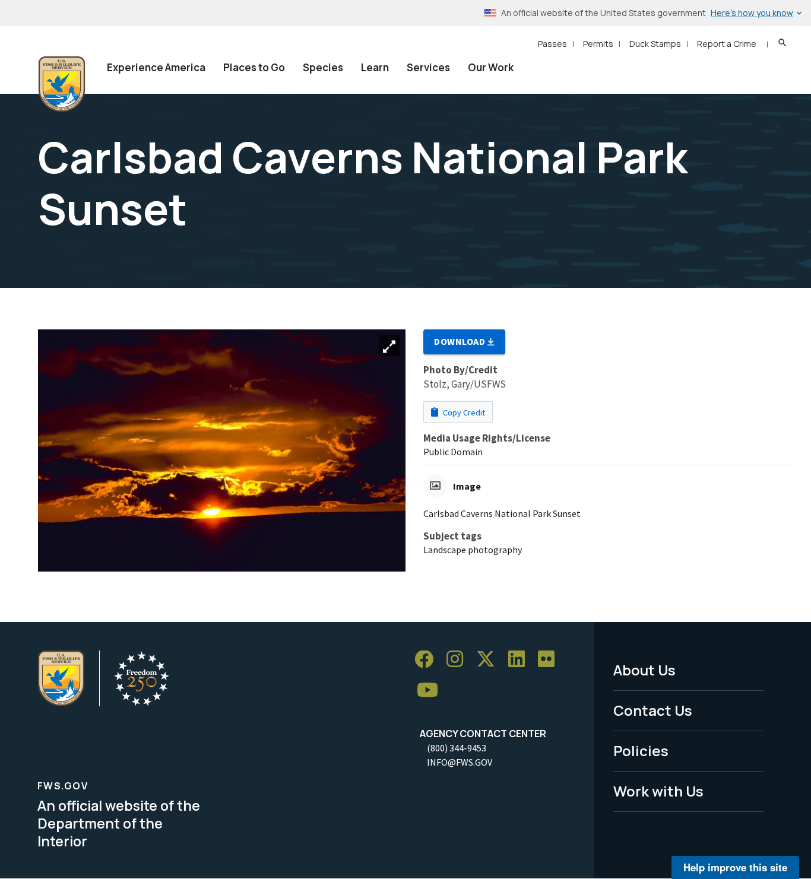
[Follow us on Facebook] (428, 659)
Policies (641, 750)
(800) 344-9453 (456, 748)
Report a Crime (726, 43)
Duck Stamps (655, 43)
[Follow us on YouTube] (431, 690)
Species (323, 67)
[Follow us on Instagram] (458, 659)
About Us (644, 670)
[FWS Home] (61, 84)
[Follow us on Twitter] (489, 659)
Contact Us (652, 710)
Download (460, 341)
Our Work (491, 67)
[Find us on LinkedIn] (520, 659)
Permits (598, 43)
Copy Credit (463, 412)
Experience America (156, 67)
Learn (375, 67)
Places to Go (254, 67)
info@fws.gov (459, 762)
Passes (552, 43)
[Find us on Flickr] (550, 659)
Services (428, 67)
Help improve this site (735, 867)
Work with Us (658, 791)
